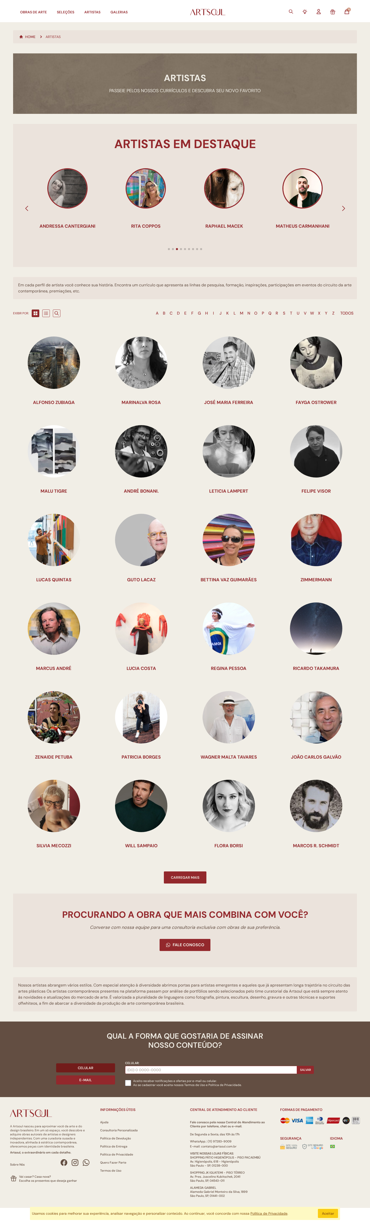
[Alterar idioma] (332, 1146)
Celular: (132, 1063)
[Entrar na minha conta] (319, 12)
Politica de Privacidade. (225, 1085)
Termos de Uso (194, 1085)
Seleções (65, 12)
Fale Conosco (188, 944)
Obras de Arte (33, 12)
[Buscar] (291, 11)
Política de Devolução (115, 1138)
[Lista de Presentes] (333, 12)
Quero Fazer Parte (113, 1163)
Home (30, 37)
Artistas (92, 12)
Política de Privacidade (116, 1154)
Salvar (305, 1070)
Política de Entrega (113, 1146)
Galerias (119, 12)
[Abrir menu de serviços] (305, 11)
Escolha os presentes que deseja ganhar (48, 1181)
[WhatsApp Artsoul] (86, 1163)
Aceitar (328, 1213)
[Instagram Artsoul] (75, 1163)
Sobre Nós (17, 1165)
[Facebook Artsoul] (64, 1163)
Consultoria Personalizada (119, 1130)
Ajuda (104, 1122)
